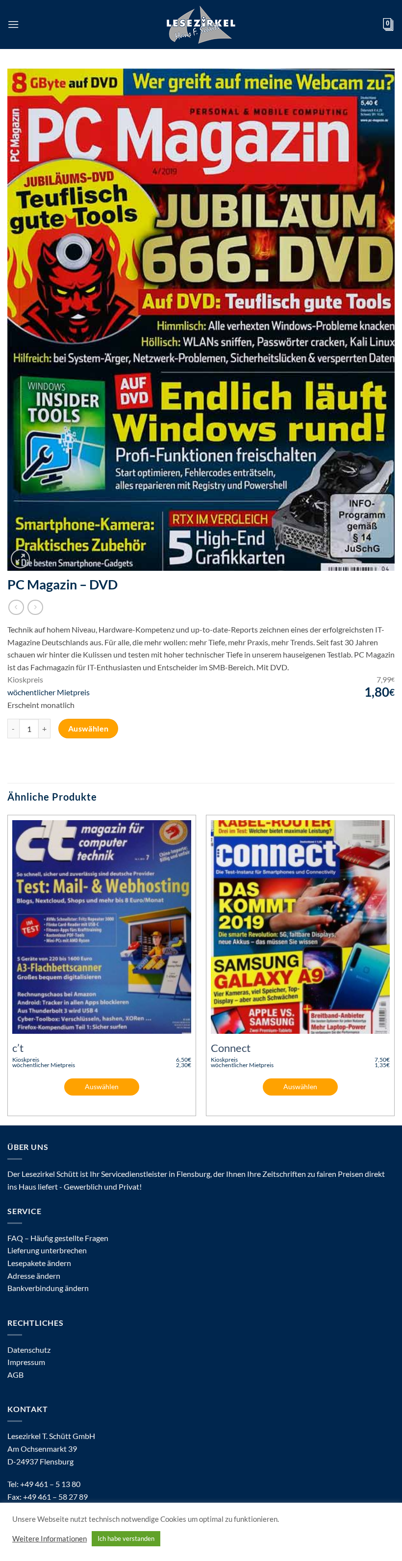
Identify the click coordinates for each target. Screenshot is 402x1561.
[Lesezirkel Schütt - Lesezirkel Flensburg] (201, 24)
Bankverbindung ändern (48, 1288)
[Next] (394, 969)
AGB (15, 1374)
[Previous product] (35, 607)
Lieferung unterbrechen (47, 1250)
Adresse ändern (33, 1275)
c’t (18, 1048)
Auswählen (88, 728)
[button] (13, 24)
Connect (231, 1048)
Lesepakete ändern (39, 1263)
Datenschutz (28, 1349)
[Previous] (7, 969)
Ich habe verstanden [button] (126, 1538)
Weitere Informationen (49, 1539)
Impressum (26, 1361)
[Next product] (16, 607)
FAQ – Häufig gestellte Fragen (57, 1238)
